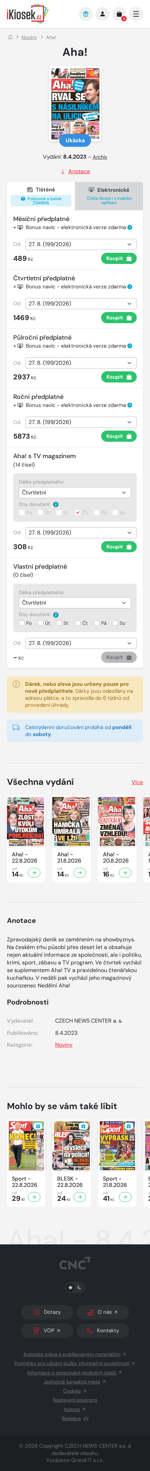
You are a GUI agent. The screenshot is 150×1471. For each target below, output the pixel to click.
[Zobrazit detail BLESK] (80, 1197)
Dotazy (52, 1312)
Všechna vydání (40, 782)
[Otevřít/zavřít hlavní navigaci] (136, 14)
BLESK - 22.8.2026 (70, 1182)
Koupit (114, 258)
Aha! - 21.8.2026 (69, 857)
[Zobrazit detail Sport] (34, 1197)
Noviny (29, 37)
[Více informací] (56, 504)
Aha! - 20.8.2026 (116, 857)
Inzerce (72, 1409)
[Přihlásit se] (103, 14)
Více (137, 782)
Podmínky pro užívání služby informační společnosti (71, 1363)
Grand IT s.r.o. (87, 1460)
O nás (105, 1312)
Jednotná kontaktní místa (72, 1382)
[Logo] (39, 13)
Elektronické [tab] (109, 196)
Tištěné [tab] (44, 196)
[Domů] (10, 37)
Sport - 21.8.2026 (115, 1182)
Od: (17, 244)
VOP (49, 1330)
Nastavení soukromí (75, 1400)
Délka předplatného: (42, 482)
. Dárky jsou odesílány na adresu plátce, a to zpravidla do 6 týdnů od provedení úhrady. (79, 694)
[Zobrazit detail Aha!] (34, 873)
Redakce (71, 1418)
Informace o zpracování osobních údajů (72, 1373)
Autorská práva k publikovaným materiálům (71, 1354)
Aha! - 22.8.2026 (24, 857)
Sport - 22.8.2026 (24, 1182)
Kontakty (108, 1330)
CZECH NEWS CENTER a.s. (96, 1445)
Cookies (72, 1391)
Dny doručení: (35, 504)
